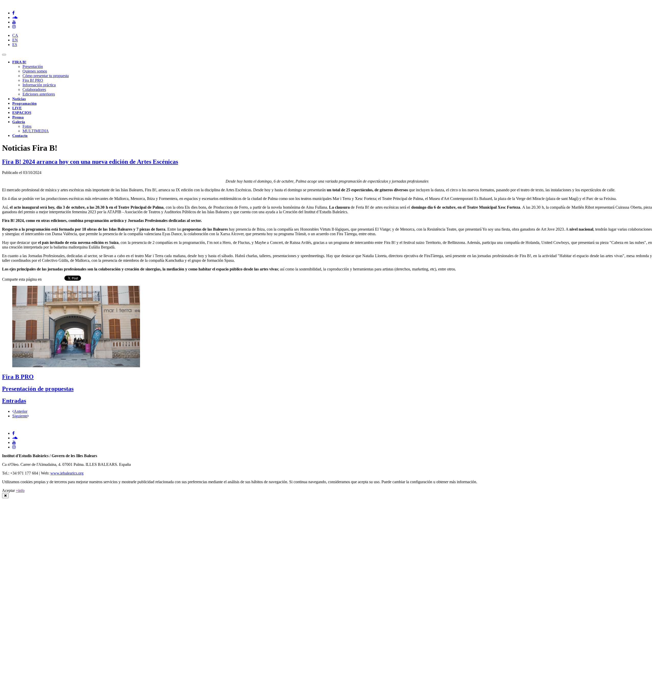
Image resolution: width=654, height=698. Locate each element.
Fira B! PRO (32, 80)
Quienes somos (34, 71)
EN (15, 40)
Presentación (32, 66)
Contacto (20, 136)
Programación (24, 103)
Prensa (18, 117)
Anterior (20, 411)
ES (14, 44)
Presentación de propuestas (38, 388)
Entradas (14, 400)
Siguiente (19, 416)
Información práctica (39, 85)
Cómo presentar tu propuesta (45, 76)
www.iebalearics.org (67, 473)
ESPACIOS (21, 113)
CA (15, 35)
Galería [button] (18, 122)
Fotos (26, 126)
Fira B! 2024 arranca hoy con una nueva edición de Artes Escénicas (90, 161)
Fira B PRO (18, 376)
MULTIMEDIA (35, 131)
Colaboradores (34, 89)
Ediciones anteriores (38, 94)
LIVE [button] (17, 108)
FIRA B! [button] (19, 62)
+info (20, 490)
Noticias (19, 99)
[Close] (5, 495)
